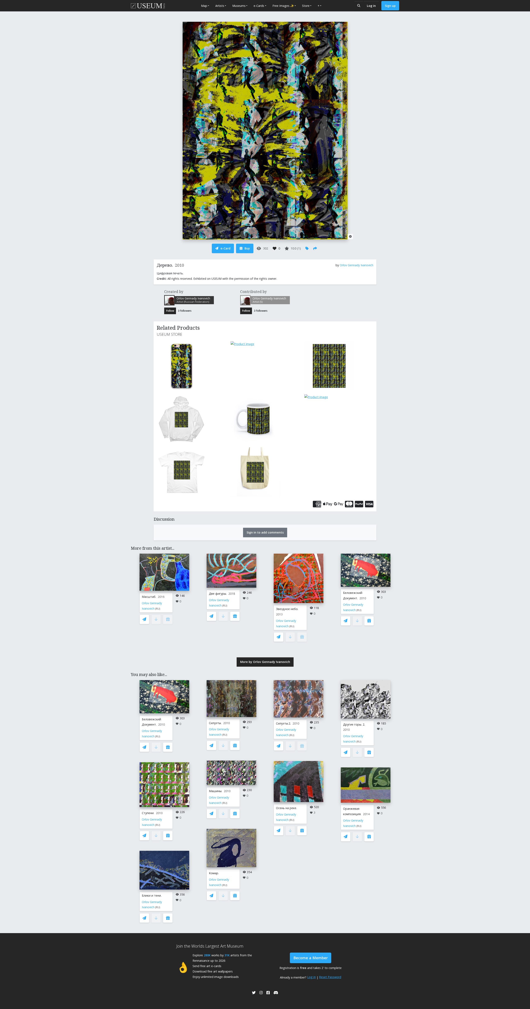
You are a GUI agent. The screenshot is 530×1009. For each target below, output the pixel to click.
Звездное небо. (287, 609)
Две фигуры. (218, 594)
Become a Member (310, 957)
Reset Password (330, 977)
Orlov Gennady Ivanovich (356, 265)
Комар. (214, 873)
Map (204, 6)
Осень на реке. (286, 808)
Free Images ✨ (283, 6)
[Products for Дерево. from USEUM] (191, 366)
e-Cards (259, 6)
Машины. (215, 791)
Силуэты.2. (283, 723)
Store (306, 6)
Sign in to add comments (265, 532)
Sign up (390, 6)
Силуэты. (215, 723)
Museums (239, 6)
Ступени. (148, 813)
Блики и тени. (151, 895)
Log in (371, 6)
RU (157, 608)
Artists (219, 6)
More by (265, 662)
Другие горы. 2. (354, 724)
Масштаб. (149, 597)
